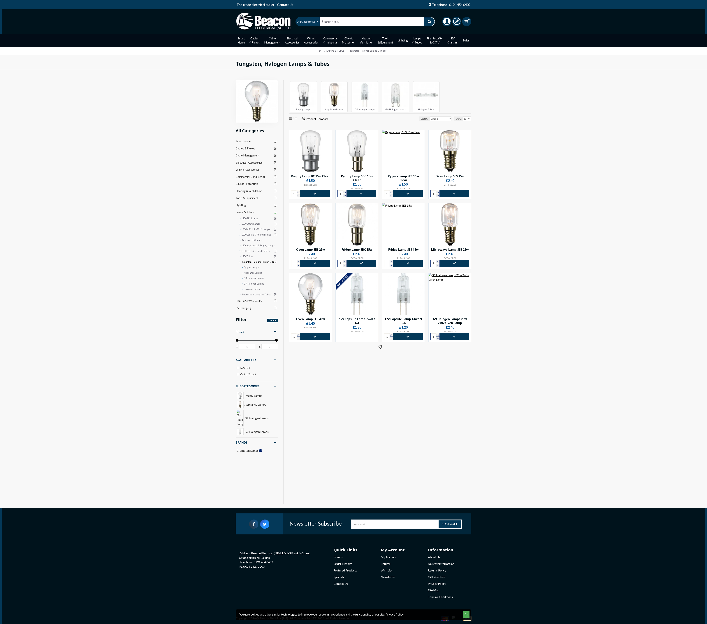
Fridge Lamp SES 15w (403, 250)
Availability (246, 360)
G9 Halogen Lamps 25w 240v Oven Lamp (450, 321)
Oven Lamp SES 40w (310, 319)
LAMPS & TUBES (335, 50)
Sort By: (424, 118)
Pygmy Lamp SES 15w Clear (403, 178)
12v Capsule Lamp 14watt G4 (403, 321)
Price (240, 332)
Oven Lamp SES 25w (310, 250)
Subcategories (247, 386)
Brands (241, 442)
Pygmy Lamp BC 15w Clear (310, 176)
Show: (459, 118)
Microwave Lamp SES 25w (450, 250)
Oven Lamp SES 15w (449, 176)
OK (466, 614)
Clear (274, 320)
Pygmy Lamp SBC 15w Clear (357, 178)
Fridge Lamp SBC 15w (357, 250)
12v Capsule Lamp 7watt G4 (357, 321)
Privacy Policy (395, 614)
